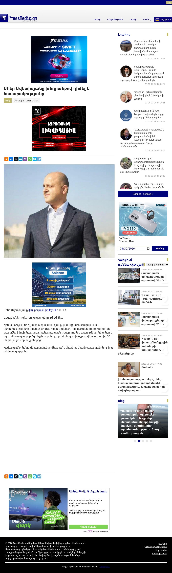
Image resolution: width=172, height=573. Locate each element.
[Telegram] (39, 159)
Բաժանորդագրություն (155, 546)
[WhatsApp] (30, 159)
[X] (16, 159)
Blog (7, 100)
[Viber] (25, 159)
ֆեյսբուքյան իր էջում (42, 310)
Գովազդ (163, 543)
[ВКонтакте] (11, 159)
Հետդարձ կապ (159, 553)
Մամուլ (146, 19)
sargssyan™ (105, 566)
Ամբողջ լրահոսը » (143, 193)
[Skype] (35, 159)
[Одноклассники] (6, 159)
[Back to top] (166, 567)
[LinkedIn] (20, 159)
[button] (135, 441)
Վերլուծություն (115, 19)
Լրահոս (124, 34)
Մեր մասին (161, 550)
